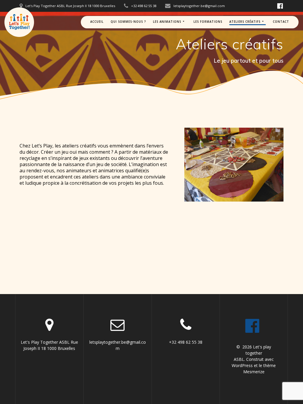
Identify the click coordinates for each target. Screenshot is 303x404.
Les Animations (167, 22)
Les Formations (208, 22)
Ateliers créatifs (244, 22)
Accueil (97, 22)
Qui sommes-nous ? (128, 22)
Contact (281, 22)
